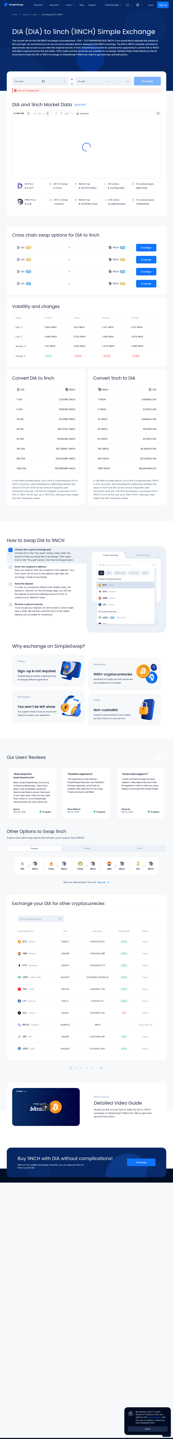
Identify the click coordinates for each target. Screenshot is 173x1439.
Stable (87, 848)
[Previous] (157, 757)
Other (139, 848)
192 (101, 1068)
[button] (46, 554)
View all (101, 882)
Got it (147, 1429)
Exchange (141, 1162)
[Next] (164, 757)
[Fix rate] (71, 79)
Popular (34, 848)
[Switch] (72, 84)
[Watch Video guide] (46, 1107)
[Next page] (106, 1068)
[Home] (17, 5)
